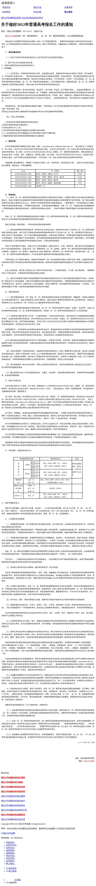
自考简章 (6, 12)
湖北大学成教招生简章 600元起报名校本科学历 (22, 18)
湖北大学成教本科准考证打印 (14, 810)
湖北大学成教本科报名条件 (13, 801)
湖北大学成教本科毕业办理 (13, 819)
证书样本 (10, 861)
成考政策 (10, 853)
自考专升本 (11, 845)
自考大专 (10, 848)
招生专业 (37, 7)
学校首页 (10, 842)
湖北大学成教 (11, 36)
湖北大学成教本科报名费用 (13, 796)
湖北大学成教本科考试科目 (13, 805)
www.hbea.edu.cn (86, 661)
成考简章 (68, 7)
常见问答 (10, 858)
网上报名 (68, 12)
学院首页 (6, 7)
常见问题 (37, 12)
